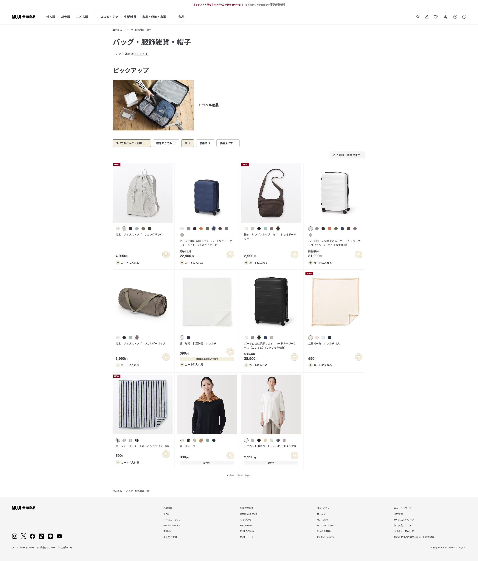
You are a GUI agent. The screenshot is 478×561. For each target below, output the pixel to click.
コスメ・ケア (109, 17)
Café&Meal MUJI (248, 513)
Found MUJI (246, 525)
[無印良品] (23, 508)
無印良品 (117, 30)
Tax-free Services (325, 536)
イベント (167, 513)
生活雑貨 (130, 17)
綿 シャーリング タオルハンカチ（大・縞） (143, 446)
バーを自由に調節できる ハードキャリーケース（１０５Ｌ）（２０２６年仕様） (270, 345)
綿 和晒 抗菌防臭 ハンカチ (198, 343)
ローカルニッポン (172, 519)
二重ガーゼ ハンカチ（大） (325, 343)
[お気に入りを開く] (436, 17)
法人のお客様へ (325, 531)
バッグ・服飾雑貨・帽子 (138, 30)
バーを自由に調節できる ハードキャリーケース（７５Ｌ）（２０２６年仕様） (334, 243)
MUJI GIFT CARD (326, 525)
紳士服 (65, 17)
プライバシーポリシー (23, 547)
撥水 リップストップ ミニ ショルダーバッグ (270, 236)
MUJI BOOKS (247, 531)
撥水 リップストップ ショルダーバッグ (140, 343)
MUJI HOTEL (246, 536)
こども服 (82, 17)
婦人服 (50, 17)
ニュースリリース (402, 507)
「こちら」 (141, 54)
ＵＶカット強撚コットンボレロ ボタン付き (270, 446)
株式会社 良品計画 (404, 531)
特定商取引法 (65, 547)
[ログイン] (427, 16)
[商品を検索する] (418, 17)
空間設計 (167, 531)
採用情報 (398, 513)
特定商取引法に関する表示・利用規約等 (414, 536)
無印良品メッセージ (404, 519)
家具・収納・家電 (154, 17)
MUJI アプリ (323, 507)
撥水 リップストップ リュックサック (139, 234)
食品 (181, 17)
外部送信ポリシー (46, 547)
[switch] (166, 254)
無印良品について (403, 525)
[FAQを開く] (455, 17)
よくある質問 (170, 536)
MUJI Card (322, 519)
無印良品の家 (247, 507)
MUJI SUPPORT (171, 525)
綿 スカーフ (187, 446)
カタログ (321, 513)
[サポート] (464, 16)
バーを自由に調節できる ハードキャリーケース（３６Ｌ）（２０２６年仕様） (206, 243)
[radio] (118, 228)
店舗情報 (167, 507)
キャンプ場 (245, 519)
